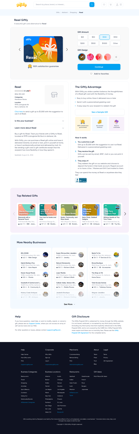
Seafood (72, 376)
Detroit (47, 386)
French (84, 379)
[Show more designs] (116, 57)
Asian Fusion (73, 383)
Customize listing (75, 354)
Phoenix (59, 399)
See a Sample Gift (100, 112)
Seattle (59, 409)
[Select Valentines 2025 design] (90, 57)
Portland (48, 402)
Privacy (106, 357)
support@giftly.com (54, 330)
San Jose (48, 409)
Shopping (24, 383)
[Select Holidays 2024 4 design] (81, 57)
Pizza (83, 383)
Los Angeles (61, 389)
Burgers (84, 386)
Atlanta (47, 376)
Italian (71, 379)
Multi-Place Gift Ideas (100, 376)
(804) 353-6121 (20, 94)
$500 (93, 43)
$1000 (104, 43)
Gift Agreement (108, 361)
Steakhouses (85, 376)
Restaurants (24, 376)
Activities (23, 386)
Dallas (47, 383)
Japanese (85, 389)
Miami (47, 392)
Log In (47, 361)
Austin (59, 376)
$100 (104, 37)
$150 (115, 37)
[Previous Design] (19, 49)
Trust (95, 361)
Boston (47, 379)
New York (48, 396)
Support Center (34, 323)
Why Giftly (48, 354)
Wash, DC (48, 412)
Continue (99, 67)
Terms (105, 354)
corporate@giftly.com (51, 364)
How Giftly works (26, 357)
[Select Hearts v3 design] (107, 57)
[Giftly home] (21, 5)
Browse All (60, 412)
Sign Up (47, 357)
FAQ (22, 361)
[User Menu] (119, 4)
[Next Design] (66, 49)
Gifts (57, 12)
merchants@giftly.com (76, 364)
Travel (23, 379)
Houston (59, 386)
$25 (82, 37)
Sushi (71, 386)
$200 (82, 43)
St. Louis (59, 402)
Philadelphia (49, 399)
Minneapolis (61, 392)
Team (95, 354)
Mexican (72, 389)
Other (115, 43)
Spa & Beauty (25, 389)
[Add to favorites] (99, 74)
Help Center (24, 354)
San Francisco (61, 405)
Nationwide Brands (27, 399)
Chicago (60, 379)
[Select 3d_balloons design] (99, 57)
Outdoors (24, 392)
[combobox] (64, 5)
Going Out (24, 396)
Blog (95, 364)
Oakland (60, 396)
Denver (59, 383)
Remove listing (74, 357)
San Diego (48, 405)
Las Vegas (48, 389)
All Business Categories (28, 402)
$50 (93, 37)
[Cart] (110, 4)
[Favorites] (104, 4)
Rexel (81, 12)
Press (95, 357)
